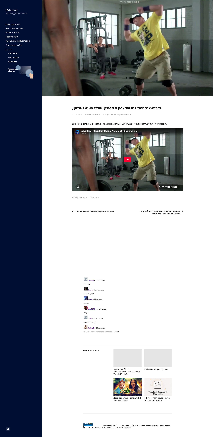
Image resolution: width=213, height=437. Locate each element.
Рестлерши (13, 57)
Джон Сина (77, 124)
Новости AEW (12, 37)
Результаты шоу (13, 24)
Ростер (9, 49)
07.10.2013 (77, 114)
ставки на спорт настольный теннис (155, 425)
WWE (89, 114)
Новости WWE (12, 32)
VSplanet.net (11, 10)
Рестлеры (12, 53)
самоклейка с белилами (130, 425)
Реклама (95, 197)
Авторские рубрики (14, 28)
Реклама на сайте (14, 45)
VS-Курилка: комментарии (18, 41)
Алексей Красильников (120, 114)
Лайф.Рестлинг (80, 197)
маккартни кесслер (97, 427)
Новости (96, 114)
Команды (12, 62)
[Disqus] (127, 245)
